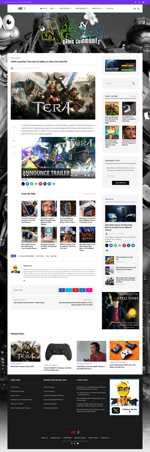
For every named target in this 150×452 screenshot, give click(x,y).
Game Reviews (64, 8)
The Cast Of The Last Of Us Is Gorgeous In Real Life (129, 143)
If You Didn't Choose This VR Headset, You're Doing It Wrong (29, 246)
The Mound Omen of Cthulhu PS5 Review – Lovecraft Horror (91, 394)
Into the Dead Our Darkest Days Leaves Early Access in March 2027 (90, 410)
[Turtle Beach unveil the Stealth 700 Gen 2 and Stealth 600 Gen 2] (91, 351)
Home (45, 8)
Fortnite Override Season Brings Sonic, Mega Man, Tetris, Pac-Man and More (90, 405)
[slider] (48, 175)
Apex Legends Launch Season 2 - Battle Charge (29, 302)
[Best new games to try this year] (109, 260)
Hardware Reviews (50, 404)
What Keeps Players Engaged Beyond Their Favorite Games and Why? (125, 280)
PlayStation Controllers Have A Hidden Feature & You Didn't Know (87, 220)
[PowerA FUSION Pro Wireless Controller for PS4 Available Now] (58, 352)
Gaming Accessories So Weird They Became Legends (49, 246)
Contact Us (105, 438)
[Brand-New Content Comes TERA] (25, 351)
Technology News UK (51, 365)
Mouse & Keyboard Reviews (53, 399)
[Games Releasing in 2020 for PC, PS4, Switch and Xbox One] (124, 350)
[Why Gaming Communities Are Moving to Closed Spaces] (109, 271)
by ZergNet (132, 96)
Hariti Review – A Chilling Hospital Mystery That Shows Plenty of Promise (91, 388)
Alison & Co (17, 68)
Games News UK (15, 58)
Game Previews (80, 8)
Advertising (67, 438)
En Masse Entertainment (26, 256)
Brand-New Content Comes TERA (22, 366)
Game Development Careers (21, 408)
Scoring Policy (55, 438)
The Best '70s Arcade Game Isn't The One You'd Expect (29, 220)
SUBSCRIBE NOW (120, 182)
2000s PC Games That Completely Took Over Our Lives (67, 246)
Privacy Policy (93, 438)
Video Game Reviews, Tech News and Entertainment (18, 2)
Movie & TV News (17, 404)
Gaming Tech (96, 8)
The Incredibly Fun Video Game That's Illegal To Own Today (67, 220)
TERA (47, 256)
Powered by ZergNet (89, 194)
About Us (44, 438)
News (52, 8)
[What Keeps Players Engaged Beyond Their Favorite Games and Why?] (109, 281)
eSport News (15, 395)
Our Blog (109, 8)
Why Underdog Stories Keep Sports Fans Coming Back (91, 399)
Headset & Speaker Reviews (53, 395)
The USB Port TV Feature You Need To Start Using (129, 119)
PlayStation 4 (40, 256)
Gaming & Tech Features (118, 362)
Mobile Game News (17, 391)
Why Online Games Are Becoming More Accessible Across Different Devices (118, 227)
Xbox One (54, 256)
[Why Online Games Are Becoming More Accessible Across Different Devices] (120, 213)
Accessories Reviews (51, 408)
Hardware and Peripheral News (22, 399)
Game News (15, 387)
